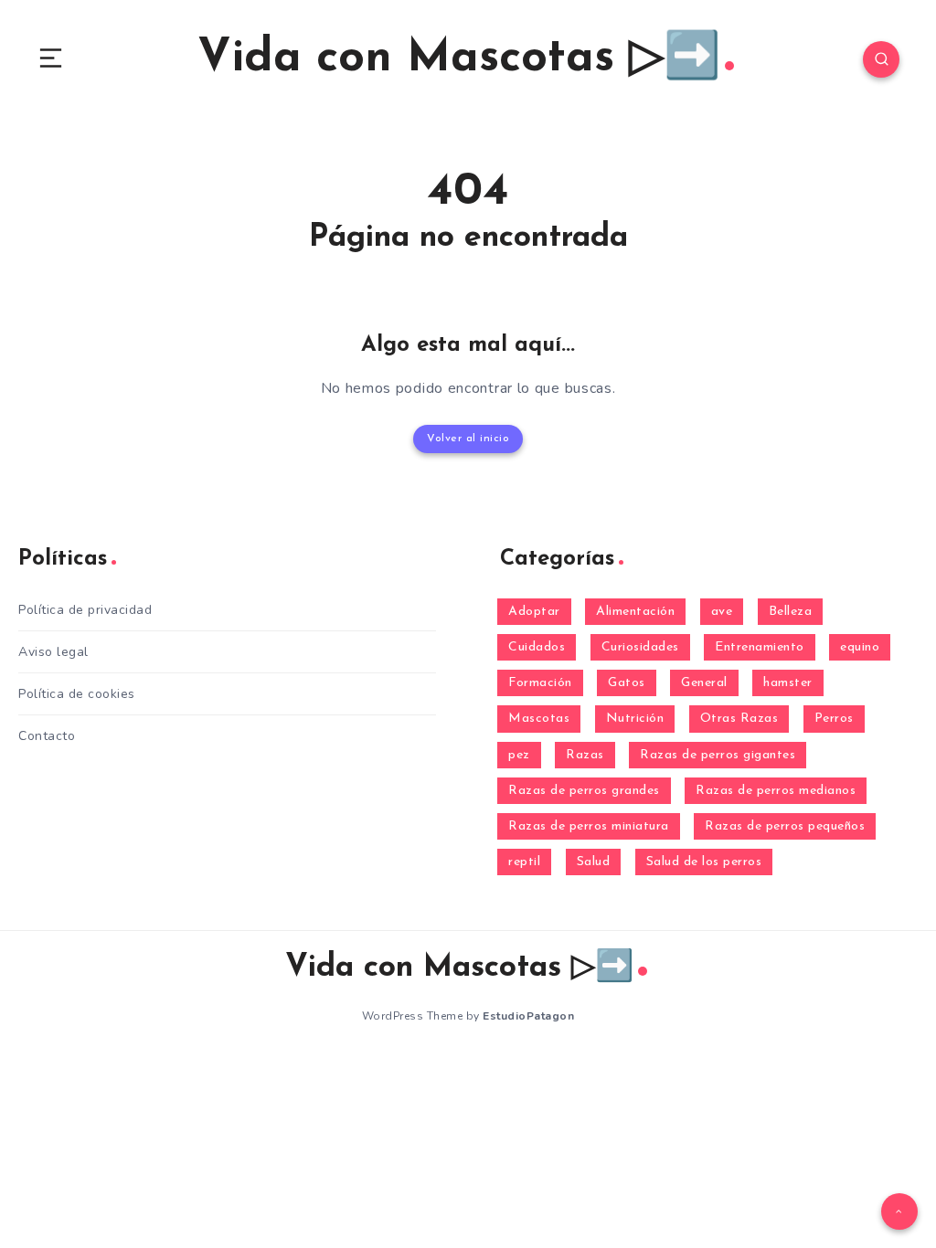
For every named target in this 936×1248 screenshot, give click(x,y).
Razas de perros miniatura (588, 826)
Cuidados (536, 647)
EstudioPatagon (528, 1016)
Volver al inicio (468, 438)
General (704, 683)
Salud (594, 862)
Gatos (626, 683)
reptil (524, 862)
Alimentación (635, 612)
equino (859, 647)
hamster (788, 683)
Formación (540, 683)
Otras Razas (739, 718)
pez (519, 755)
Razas (585, 755)
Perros (834, 718)
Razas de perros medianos (776, 791)
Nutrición (635, 718)
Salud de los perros (704, 862)
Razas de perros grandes (584, 791)
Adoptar (534, 612)
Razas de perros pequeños (785, 826)
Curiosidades (640, 647)
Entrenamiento (759, 647)
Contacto (46, 736)
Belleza (791, 612)
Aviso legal (53, 652)
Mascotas (538, 718)
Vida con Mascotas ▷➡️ (458, 59)
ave (722, 612)
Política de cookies (76, 694)
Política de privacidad (85, 610)
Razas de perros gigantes (717, 755)
